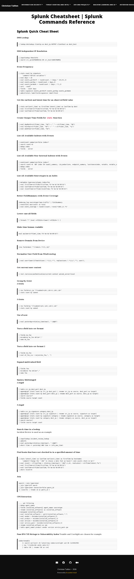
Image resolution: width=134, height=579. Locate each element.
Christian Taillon (10, 5)
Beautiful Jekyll (71, 573)
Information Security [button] (31, 5)
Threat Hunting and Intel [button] (57, 5)
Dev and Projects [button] (81, 5)
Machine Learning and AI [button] (104, 5)
